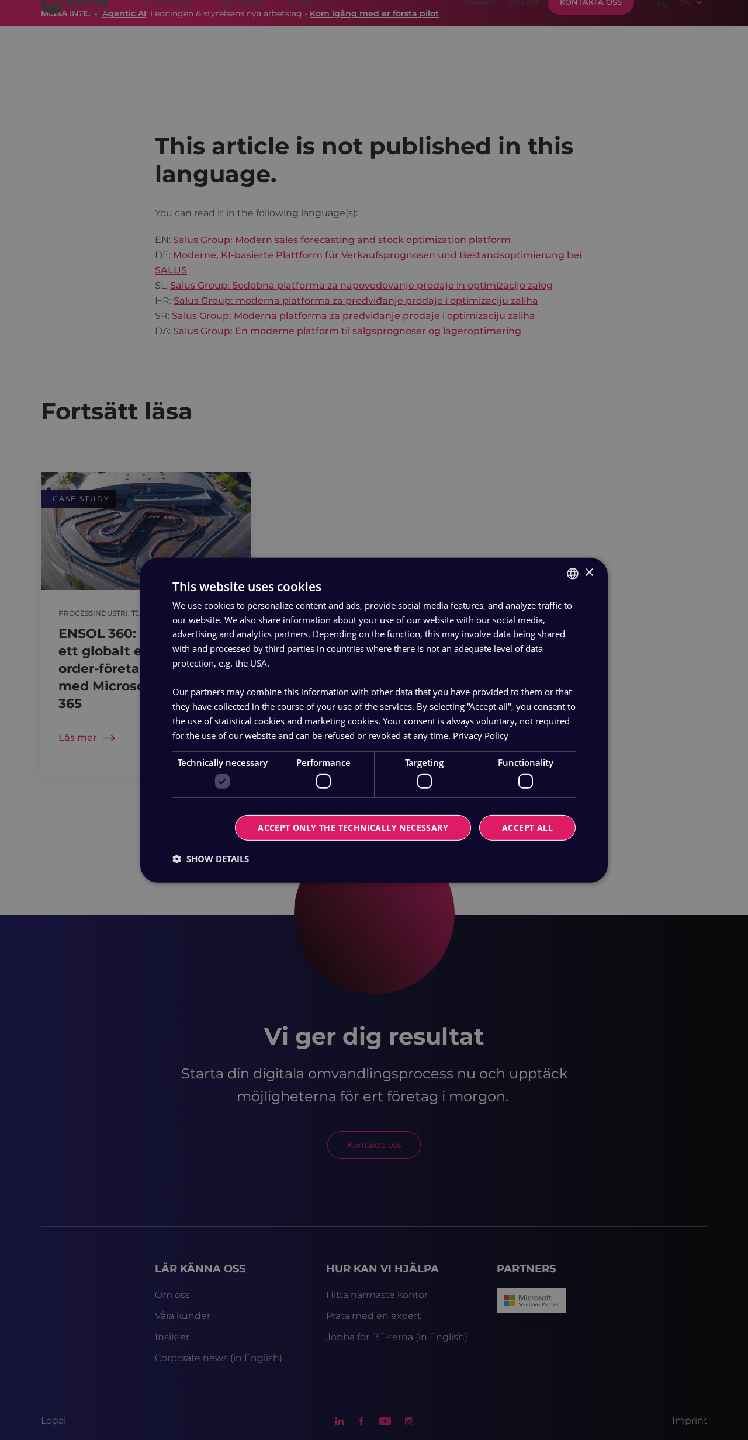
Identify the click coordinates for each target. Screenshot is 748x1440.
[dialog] (374, 719)
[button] (210, 858)
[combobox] (573, 573)
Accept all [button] (527, 827)
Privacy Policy (480, 735)
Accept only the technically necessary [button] (353, 827)
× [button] (588, 572)
